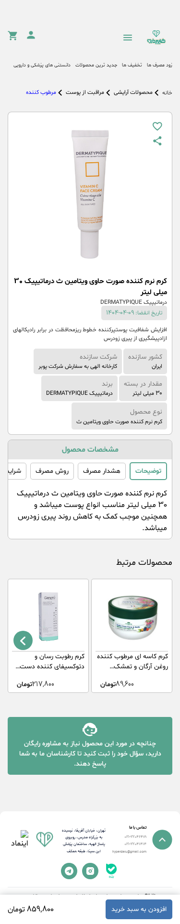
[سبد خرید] (12, 38)
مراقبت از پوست (85, 92)
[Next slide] (23, 640)
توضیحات (148, 471)
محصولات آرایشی (133, 92)
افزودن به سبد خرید (139, 909)
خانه (167, 93)
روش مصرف (52, 471)
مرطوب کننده (41, 92)
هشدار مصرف (101, 471)
